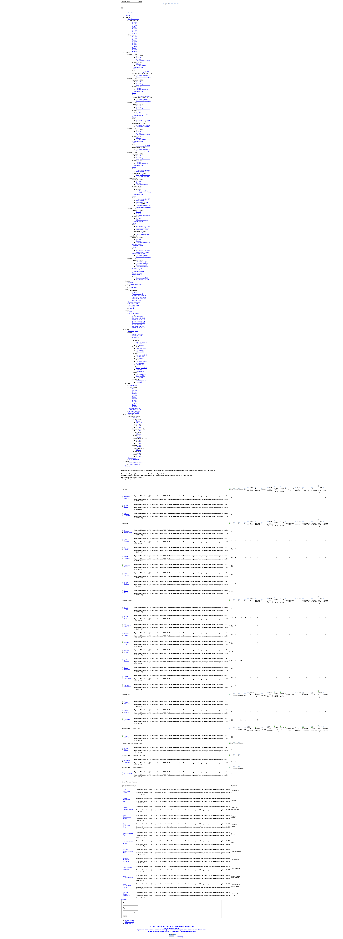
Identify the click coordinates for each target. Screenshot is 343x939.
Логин (125, 903)
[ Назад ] (123, 899)
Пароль (125, 908)
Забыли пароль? (130, 920)
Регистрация (129, 923)
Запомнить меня (128, 913)
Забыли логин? (129, 922)
